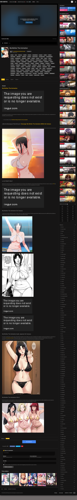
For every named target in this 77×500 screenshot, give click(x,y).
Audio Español (63, 254)
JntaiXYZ (22, 66)
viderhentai (46, 73)
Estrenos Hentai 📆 (13, 1)
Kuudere (62, 444)
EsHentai (33, 58)
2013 (62, 213)
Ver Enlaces (29, 441)
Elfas (62, 308)
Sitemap (55, 492)
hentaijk (51, 61)
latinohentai (39, 66)
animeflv (62, 239)
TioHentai (31, 71)
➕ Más (37, 1)
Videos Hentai (40, 73)
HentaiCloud (13, 61)
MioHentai (53, 66)
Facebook (63, 7)
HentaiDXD (18, 61)
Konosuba (62, 442)
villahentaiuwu (52, 73)
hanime (45, 58)
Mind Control (63, 463)
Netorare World (63, 480)
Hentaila (16, 63)
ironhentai (62, 419)
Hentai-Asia (63, 354)
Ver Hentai (34, 73)
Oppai (37, 68)
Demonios (62, 289)
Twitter (70, 7)
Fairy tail (62, 319)
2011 (73, 213)
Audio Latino (63, 256)
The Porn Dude (25, 71)
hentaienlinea (24, 61)
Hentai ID (62, 346)
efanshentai (24, 58)
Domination (63, 298)
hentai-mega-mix (64, 356)
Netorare (62, 478)
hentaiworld (63, 407)
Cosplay (62, 283)
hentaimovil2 (27, 63)
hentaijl (12, 63)
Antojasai (62, 245)
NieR (62, 484)
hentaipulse (47, 63)
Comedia (62, 279)
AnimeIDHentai (63, 243)
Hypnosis (62, 411)
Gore (62, 333)
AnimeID (62, 241)
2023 (73, 206)
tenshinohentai (19, 71)
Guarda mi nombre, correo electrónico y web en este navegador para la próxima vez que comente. (20, 464)
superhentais (13, 71)
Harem (62, 340)
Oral (40, 68)
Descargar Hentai (41, 56)
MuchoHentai (18, 68)
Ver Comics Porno (28, 73)
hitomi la (62, 409)
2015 (67, 211)
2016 (62, 211)
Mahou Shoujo (63, 453)
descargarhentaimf (49, 56)
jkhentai (18, 66)
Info (3, 79)
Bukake (62, 266)
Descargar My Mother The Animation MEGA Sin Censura (36, 124)
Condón (62, 281)
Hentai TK (62, 350)
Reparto (12, 79)
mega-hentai (44, 66)
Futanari (62, 325)
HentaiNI (32, 63)
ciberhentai (18, 56)
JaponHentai (13, 66)
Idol (61, 413)
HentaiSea (62, 398)
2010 (62, 215)
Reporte (16, 79)
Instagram (71, 10)
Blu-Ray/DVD (63, 262)
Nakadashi (24, 68)
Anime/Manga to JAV (64, 237)
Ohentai (33, 68)
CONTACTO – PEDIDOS (68, 492)
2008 (73, 215)
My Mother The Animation (9, 88)
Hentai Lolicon (63, 348)
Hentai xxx (62, 352)
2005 (73, 217)
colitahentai (24, 56)
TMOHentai (36, 71)
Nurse (62, 486)
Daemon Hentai (35, 56)
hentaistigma (63, 400)
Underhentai (13, 73)
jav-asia (62, 430)
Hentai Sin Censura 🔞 (21, 1)
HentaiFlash (29, 61)
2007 (62, 217)
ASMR (62, 252)
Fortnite (62, 323)
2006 (67, 217)
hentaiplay (37, 63)
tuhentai (41, 71)
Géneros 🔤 (28, 1)
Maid (62, 455)
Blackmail (62, 260)
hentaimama (21, 63)
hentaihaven (46, 61)
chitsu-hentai (13, 56)
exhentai (37, 58)
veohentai (22, 73)
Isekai (62, 421)
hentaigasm (40, 61)
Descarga (7, 438)
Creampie (29, 56)
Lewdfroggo (63, 451)
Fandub (62, 321)
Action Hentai (63, 229)
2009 (67, 215)
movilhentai (12, 68)
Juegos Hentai (28, 66)
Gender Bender (63, 327)
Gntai (41, 58)
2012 (67, 213)
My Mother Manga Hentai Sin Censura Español (20, 119)
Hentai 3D (62, 344)
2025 (62, 206)
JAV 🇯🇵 (33, 1)
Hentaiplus (42, 63)
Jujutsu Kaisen (63, 438)
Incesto (62, 417)
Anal (62, 233)
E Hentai (12, 58)
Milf (49, 66)
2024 (67, 206)
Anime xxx (62, 235)
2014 (73, 211)
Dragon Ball (63, 300)
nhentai (29, 68)
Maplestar (62, 457)
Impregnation (63, 415)
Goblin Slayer (63, 331)
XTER (54, 183)
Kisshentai (33, 66)
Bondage (62, 264)
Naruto (62, 476)
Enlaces (7, 79)
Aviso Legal (61, 492)
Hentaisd (52, 63)
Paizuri (44, 68)
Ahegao (62, 231)
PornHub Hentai (49, 68)
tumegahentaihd (47, 71)
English (29, 58)
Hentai (50, 58)
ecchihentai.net (17, 58)
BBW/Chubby (63, 258)
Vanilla (17, 73)
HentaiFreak (35, 61)
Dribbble (62, 10)
